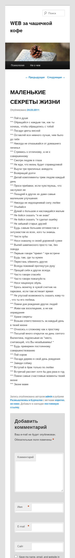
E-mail (23, 526)
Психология (17, 65)
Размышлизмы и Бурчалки (26, 400)
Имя (23, 507)
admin (48, 396)
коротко (59, 400)
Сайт (20, 546)
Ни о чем (35, 65)
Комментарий (25, 457)
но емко (14, 403)
